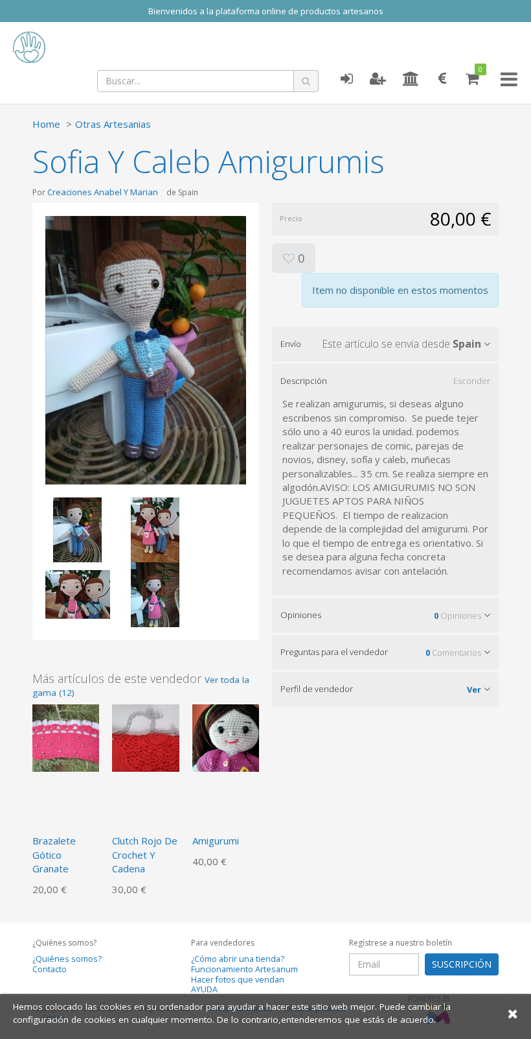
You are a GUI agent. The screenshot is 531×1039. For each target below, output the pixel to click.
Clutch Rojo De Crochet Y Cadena (144, 854)
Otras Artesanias (113, 123)
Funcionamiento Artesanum (244, 969)
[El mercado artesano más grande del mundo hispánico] (103, 47)
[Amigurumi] (225, 736)
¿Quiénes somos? (67, 958)
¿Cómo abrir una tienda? (237, 958)
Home (46, 123)
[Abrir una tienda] (410, 79)
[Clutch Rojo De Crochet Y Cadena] (145, 736)
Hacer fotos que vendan (237, 979)
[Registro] (377, 79)
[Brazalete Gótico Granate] (65, 736)
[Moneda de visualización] (442, 79)
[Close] (513, 1013)
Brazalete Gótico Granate (54, 854)
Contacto (49, 969)
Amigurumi (215, 840)
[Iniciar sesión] (346, 79)
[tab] (385, 344)
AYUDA (204, 989)
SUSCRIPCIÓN (461, 964)
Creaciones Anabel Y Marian (102, 192)
